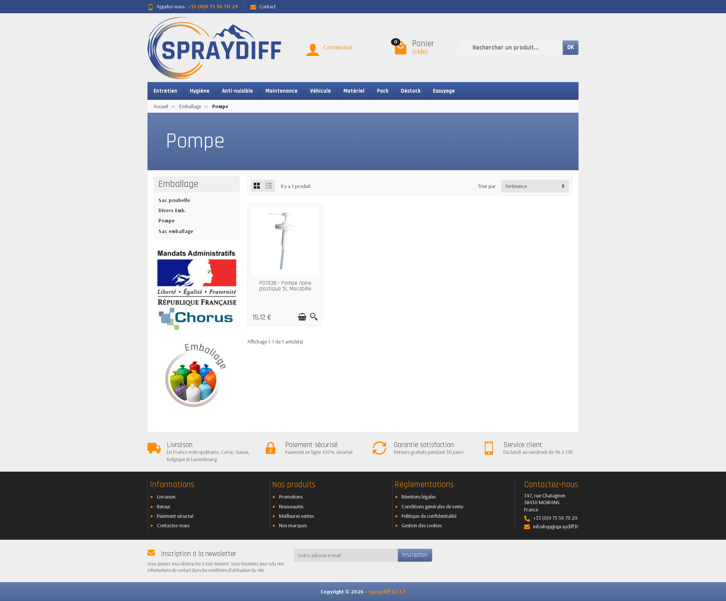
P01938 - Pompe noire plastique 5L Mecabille (285, 286)
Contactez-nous (173, 525)
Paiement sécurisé (175, 515)
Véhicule (320, 91)
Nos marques (293, 525)
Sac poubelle (174, 200)
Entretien (165, 91)
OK (570, 47)
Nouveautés (291, 506)
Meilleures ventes (296, 515)
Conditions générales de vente (432, 506)
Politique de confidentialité (429, 515)
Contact (267, 6)
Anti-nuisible (237, 91)
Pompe (166, 220)
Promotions (290, 496)
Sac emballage (175, 231)
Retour (164, 506)
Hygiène (199, 91)
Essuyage (444, 91)
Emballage (178, 184)
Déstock (410, 91)
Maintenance (281, 91)
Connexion (337, 47)
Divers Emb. (172, 210)
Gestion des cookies (422, 525)
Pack (382, 91)
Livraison (166, 496)
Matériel (354, 91)
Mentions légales (419, 496)
